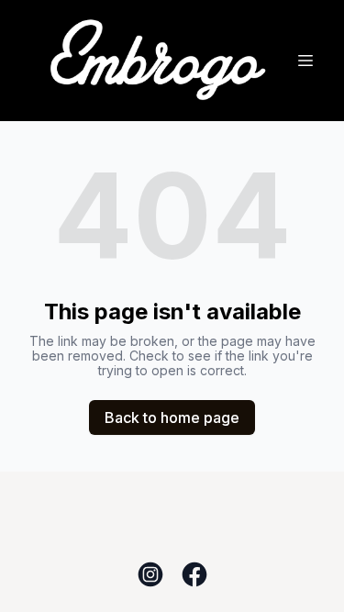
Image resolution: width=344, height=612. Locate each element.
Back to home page (172, 417)
